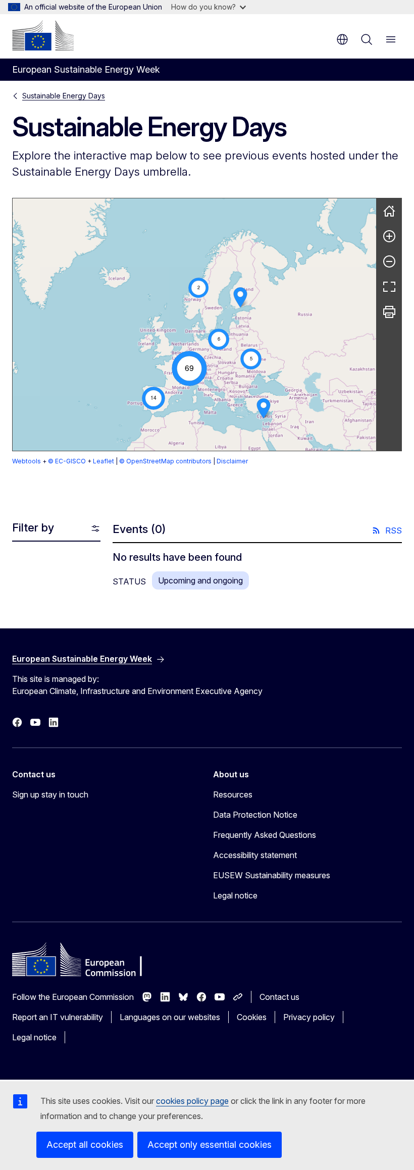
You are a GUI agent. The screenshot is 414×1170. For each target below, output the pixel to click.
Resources (232, 794)
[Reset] (389, 211)
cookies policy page (192, 1101)
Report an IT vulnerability (57, 1017)
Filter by (33, 527)
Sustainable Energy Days (63, 95)
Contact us (279, 997)
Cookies (252, 1017)
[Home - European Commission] (43, 35)
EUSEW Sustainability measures (271, 875)
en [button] (342, 39)
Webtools (26, 461)
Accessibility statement (255, 855)
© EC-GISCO (67, 461)
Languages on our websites (170, 1017)
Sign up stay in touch (50, 794)
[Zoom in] (389, 236)
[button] (198, 288)
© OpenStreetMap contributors (165, 461)
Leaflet (103, 461)
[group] (194, 324)
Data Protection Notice (255, 815)
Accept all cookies (84, 1144)
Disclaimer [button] (232, 461)
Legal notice (235, 895)
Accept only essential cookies (209, 1144)
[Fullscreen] (389, 286)
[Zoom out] (389, 261)
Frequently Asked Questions (264, 835)
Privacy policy (309, 1017)
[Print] (389, 312)
